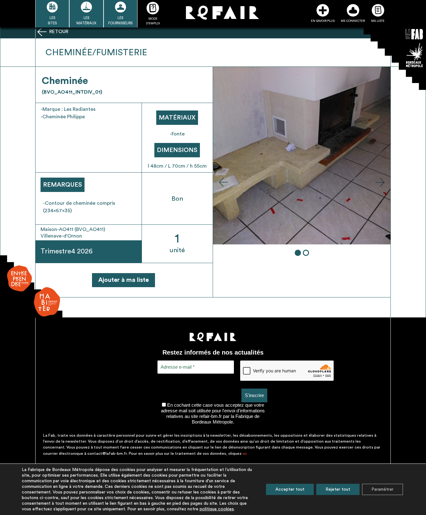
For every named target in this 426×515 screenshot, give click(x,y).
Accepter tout (289, 489)
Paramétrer (382, 489)
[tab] (298, 253)
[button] (223, 182)
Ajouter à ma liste (123, 280)
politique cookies (217, 509)
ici (245, 453)
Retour (58, 31)
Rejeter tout (338, 489)
